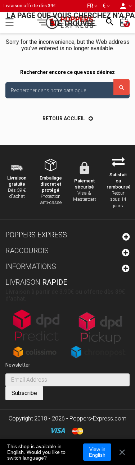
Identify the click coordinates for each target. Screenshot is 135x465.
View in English (97, 452)
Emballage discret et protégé (51, 184)
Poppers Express (36, 235)
